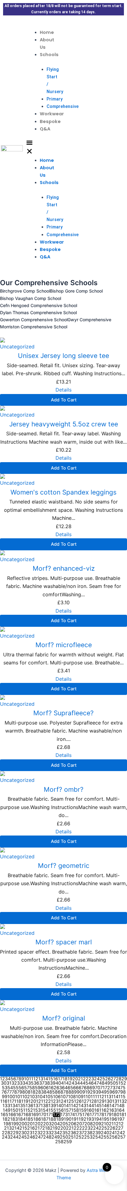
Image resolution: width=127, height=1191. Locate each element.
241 (113, 1133)
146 (105, 1105)
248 (47, 1137)
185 (29, 1119)
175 (78, 1114)
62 (53, 1088)
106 (57, 1096)
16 (55, 1079)
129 (100, 1101)
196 (113, 1119)
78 (14, 1092)
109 (80, 1096)
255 (105, 1137)
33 (20, 1083)
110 (87, 1096)
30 (3, 1083)
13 (40, 1079)
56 (21, 1088)
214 (15, 1128)
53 (4, 1088)
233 (47, 1133)
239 (96, 1133)
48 (101, 1083)
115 (121, 1096)
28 (118, 1079)
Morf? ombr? (64, 789)
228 (6, 1133)
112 (100, 1096)
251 (72, 1137)
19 (70, 1079)
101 (18, 1096)
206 (72, 1124)
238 (88, 1133)
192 (82, 1119)
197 (121, 1119)
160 (90, 1110)
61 (48, 1088)
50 (113, 1083)
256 (113, 1137)
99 (4, 1096)
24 (97, 1079)
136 (29, 1105)
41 (63, 1083)
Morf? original (63, 1018)
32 (14, 1083)
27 (113, 1079)
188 (52, 1119)
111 (94, 1096)
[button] (29, 148)
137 (37, 1105)
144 (90, 1105)
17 (60, 1079)
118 (17, 1101)
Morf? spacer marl (63, 942)
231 (31, 1133)
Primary (55, 99)
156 (60, 1110)
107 (64, 1096)
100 (11, 1096)
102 (26, 1096)
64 (65, 1088)
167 (19, 1114)
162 (105, 1110)
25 (102, 1079)
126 (78, 1101)
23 (91, 1079)
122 (47, 1101)
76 (4, 1092)
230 (22, 1133)
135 (22, 1105)
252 (80, 1137)
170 (42, 1114)
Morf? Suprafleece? (63, 713)
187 (44, 1119)
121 (39, 1101)
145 (98, 1105)
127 (85, 1101)
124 (62, 1101)
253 (88, 1137)
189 (60, 1119)
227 (119, 1128)
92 (90, 1092)
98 (123, 1092)
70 (97, 1088)
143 (82, 1105)
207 (80, 1124)
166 (12, 1114)
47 (96, 1083)
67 (81, 1088)
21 (80, 1079)
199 (15, 1124)
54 (10, 1088)
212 (120, 1124)
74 (117, 1088)
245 (22, 1137)
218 (46, 1128)
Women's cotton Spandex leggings (63, 492)
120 (32, 1101)
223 (86, 1128)
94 (101, 1092)
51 (118, 1083)
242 (121, 1133)
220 (62, 1128)
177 (93, 1114)
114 (114, 1096)
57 (26, 1088)
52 (123, 1083)
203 (47, 1124)
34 (25, 1083)
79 (19, 1092)
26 (108, 1079)
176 (86, 1114)
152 (29, 1110)
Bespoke (50, 121)
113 (107, 1096)
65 (70, 1088)
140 (60, 1105)
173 (64, 1114)
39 (52, 1083)
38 (47, 1083)
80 (25, 1092)
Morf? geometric (63, 865)
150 (14, 1110)
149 (6, 1110)
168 (27, 1114)
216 (31, 1128)
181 (122, 1114)
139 (52, 1105)
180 (115, 1114)
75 (122, 1088)
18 (65, 1079)
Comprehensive (63, 106)
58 (32, 1088)
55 (15, 1088)
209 (97, 1124)
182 (6, 1119)
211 (112, 1124)
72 (107, 1088)
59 (37, 1088)
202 (39, 1124)
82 (35, 1092)
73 (112, 1088)
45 (85, 1083)
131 (115, 1101)
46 (91, 1083)
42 (69, 1083)
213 (8, 1128)
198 (7, 1124)
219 (54, 1128)
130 (108, 1101)
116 (3, 1101)
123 (55, 1101)
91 (84, 1092)
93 (95, 1092)
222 (78, 1128)
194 (98, 1119)
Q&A (45, 129)
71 (102, 1088)
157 (67, 1110)
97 (117, 1092)
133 (6, 1105)
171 (49, 1114)
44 (80, 1083)
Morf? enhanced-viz (64, 568)
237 (80, 1133)
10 (26, 1079)
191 (75, 1119)
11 (31, 1079)
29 (124, 1079)
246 (31, 1137)
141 (67, 1105)
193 (90, 1119)
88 (68, 1092)
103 (34, 1096)
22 (85, 1079)
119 (24, 1101)
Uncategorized (17, 346)
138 (44, 1105)
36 (36, 1083)
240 (105, 1133)
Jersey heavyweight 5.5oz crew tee (63, 424)
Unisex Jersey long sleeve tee (63, 355)
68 (86, 1088)
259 (67, 1142)
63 (59, 1088)
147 (113, 1105)
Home (47, 32)
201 (31, 1124)
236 (72, 1133)
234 (55, 1133)
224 (94, 1128)
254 (96, 1137)
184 (22, 1119)
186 (37, 1119)
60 (43, 1088)
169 (35, 1114)
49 (107, 1083)
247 (39, 1137)
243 (6, 1137)
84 (46, 1092)
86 (57, 1092)
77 (9, 1092)
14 (45, 1079)
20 (75, 1079)
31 (8, 1083)
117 (10, 1101)
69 (92, 1088)
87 (63, 1092)
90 (79, 1092)
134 (14, 1105)
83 (41, 1092)
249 (55, 1137)
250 (64, 1137)
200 (23, 1124)
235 (63, 1133)
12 (35, 1079)
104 (41, 1096)
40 (58, 1083)
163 (113, 1110)
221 (70, 1128)
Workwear (52, 114)
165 (4, 1114)
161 (97, 1110)
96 (112, 1092)
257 (121, 1137)
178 (100, 1114)
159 (83, 1110)
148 (121, 1105)
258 (59, 1142)
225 (103, 1128)
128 (93, 1101)
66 (76, 1088)
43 (74, 1083)
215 (23, 1128)
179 (108, 1114)
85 (52, 1092)
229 (14, 1133)
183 (14, 1119)
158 (75, 1110)
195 (105, 1119)
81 (30, 1092)
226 (111, 1128)
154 (44, 1110)
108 (72, 1096)
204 (55, 1124)
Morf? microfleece (63, 645)
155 (52, 1110)
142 (75, 1105)
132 (123, 1101)
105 (49, 1096)
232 (39, 1133)
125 (70, 1101)
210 (105, 1124)
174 (71, 1114)
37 (41, 1083)
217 (38, 1128)
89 (74, 1092)
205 (64, 1124)
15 (50, 1079)
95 (106, 1092)
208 (88, 1124)
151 (21, 1110)
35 (31, 1083)
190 (68, 1119)
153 (37, 1110)
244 (14, 1137)
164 (121, 1110)
